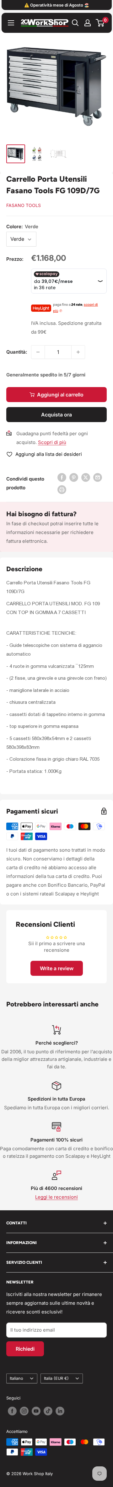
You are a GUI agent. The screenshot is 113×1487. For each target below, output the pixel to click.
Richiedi (25, 1349)
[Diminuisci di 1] (38, 352)
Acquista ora (56, 414)
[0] (100, 23)
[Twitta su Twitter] (85, 477)
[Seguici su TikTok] (48, 1411)
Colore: (22, 226)
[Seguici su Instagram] (24, 1411)
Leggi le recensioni (56, 1197)
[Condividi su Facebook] (61, 477)
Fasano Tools (23, 205)
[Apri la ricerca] (75, 22)
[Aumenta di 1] (78, 352)
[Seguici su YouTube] (36, 1411)
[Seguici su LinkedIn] (60, 1411)
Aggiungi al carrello (60, 394)
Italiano (16, 1378)
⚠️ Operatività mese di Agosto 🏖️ (56, 5)
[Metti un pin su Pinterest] (73, 477)
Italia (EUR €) (56, 1378)
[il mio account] (87, 22)
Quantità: (16, 352)
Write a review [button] (56, 968)
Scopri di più (52, 442)
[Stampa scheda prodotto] (61, 489)
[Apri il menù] (11, 22)
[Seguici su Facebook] (12, 1411)
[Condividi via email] (97, 477)
